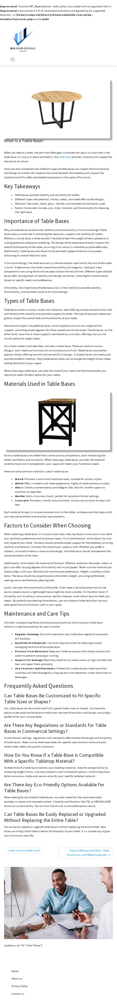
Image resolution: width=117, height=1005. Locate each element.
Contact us (17, 994)
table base (65, 157)
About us (16, 978)
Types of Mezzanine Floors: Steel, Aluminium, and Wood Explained (88, 853)
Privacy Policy (19, 986)
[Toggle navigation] (12, 59)
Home (15, 971)
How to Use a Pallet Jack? (25, 850)
